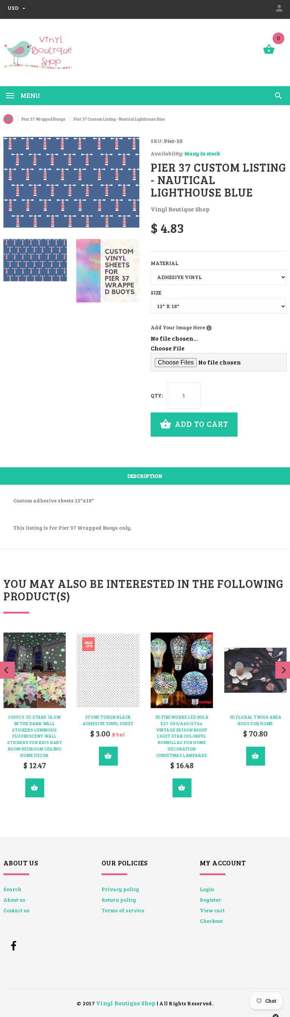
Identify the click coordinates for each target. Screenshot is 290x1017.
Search (12, 889)
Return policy (119, 899)
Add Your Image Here (208, 327)
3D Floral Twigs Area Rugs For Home (256, 720)
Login (207, 889)
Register (210, 899)
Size (156, 292)
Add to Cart (200, 423)
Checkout (211, 920)
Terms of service (123, 910)
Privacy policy (120, 889)
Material (164, 263)
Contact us (16, 910)
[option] (35, 260)
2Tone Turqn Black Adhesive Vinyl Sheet (108, 720)
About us (14, 899)
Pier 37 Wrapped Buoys (43, 119)
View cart (212, 910)
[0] (269, 53)
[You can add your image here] (209, 328)
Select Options (34, 787)
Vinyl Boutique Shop (125, 1003)
